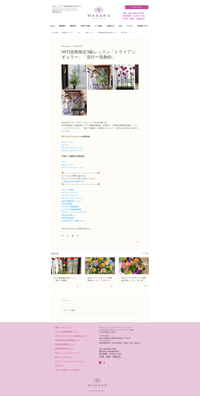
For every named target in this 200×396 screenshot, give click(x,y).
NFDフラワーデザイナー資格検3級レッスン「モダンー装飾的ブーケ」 (100, 279)
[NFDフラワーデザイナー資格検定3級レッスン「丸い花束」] (134, 265)
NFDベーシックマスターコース (67, 353)
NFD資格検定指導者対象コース (107, 32)
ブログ (79, 32)
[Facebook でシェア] (62, 236)
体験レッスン (89, 32)
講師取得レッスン (67, 32)
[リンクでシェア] (78, 236)
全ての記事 (54, 32)
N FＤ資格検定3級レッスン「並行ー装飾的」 (65, 279)
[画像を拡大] (74, 77)
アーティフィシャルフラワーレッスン (70, 361)
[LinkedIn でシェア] (73, 236)
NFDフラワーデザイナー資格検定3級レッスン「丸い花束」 (133, 279)
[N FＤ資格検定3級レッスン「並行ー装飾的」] (66, 265)
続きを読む (124, 32)
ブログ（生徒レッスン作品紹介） (68, 370)
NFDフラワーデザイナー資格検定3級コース (76, 228)
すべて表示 (145, 253)
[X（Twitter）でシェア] (68, 236)
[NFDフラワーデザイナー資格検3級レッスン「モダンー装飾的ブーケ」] (100, 265)
